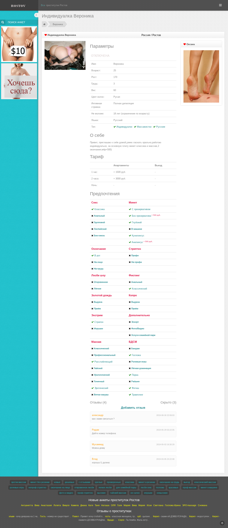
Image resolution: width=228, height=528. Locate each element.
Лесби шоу (98, 275)
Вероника (58, 24)
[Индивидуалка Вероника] (65, 55)
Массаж (96, 341)
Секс (94, 202)
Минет (133, 202)
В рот (97, 255)
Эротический (101, 388)
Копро (133, 295)
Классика (99, 209)
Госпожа (136, 355)
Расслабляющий (103, 361)
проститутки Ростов (56, 5)
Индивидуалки (124, 126)
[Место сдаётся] (19, 64)
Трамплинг (137, 394)
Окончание (98, 248)
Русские (160, 126)
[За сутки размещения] (19, 26)
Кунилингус (138, 235)
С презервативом (141, 209)
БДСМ (133, 341)
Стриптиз (135, 248)
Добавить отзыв (133, 407)
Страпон (98, 322)
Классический (139, 288)
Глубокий (137, 222)
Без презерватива (146, 215)
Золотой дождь (101, 295)
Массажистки (144, 126)
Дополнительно (139, 315)
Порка (135, 375)
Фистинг (134, 275)
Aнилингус (142, 242)
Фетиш (135, 388)
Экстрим (97, 315)
